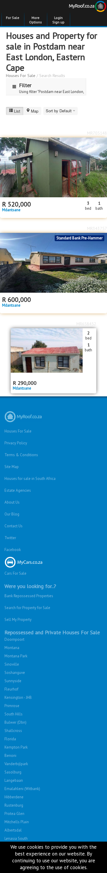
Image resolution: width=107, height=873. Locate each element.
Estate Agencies (17, 490)
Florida (10, 738)
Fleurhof (11, 689)
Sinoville (11, 664)
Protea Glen (14, 813)
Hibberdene (13, 797)
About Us (12, 502)
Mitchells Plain (16, 821)
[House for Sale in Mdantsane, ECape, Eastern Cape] (53, 263)
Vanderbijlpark (16, 763)
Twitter (10, 537)
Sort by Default (59, 110)
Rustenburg (13, 805)
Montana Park (15, 656)
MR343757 (97, 228)
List (17, 111)
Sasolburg (12, 772)
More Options (35, 19)
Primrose (11, 705)
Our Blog (11, 514)
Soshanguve (14, 672)
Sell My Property (18, 619)
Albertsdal (13, 830)
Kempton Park (16, 747)
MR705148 (97, 133)
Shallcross (13, 730)
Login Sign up (58, 19)
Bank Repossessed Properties (28, 595)
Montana (11, 647)
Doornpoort (14, 639)
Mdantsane (11, 210)
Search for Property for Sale (27, 607)
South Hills (13, 714)
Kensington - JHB (18, 697)
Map (34, 111)
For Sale (12, 17)
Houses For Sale (20, 75)
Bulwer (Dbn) (15, 722)
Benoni (10, 755)
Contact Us (13, 525)
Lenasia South (16, 838)
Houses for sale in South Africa (30, 478)
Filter (25, 85)
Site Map (11, 466)
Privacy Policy (15, 443)
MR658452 (86, 323)
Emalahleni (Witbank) (22, 788)
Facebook (12, 549)
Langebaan (13, 780)
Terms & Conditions (21, 454)
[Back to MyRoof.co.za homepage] (80, 7)
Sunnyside (12, 680)
